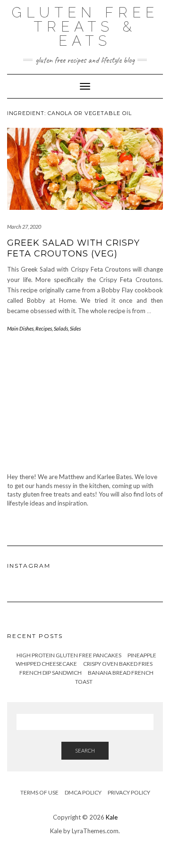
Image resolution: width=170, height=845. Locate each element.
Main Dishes (20, 328)
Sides (75, 328)
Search (85, 750)
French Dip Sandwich (50, 672)
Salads (61, 328)
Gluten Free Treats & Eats (85, 26)
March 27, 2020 (24, 227)
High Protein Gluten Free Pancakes (69, 655)
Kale (112, 817)
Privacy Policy (129, 792)
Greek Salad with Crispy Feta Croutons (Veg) (73, 248)
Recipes (43, 328)
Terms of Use (39, 792)
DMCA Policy (83, 792)
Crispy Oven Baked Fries (118, 663)
